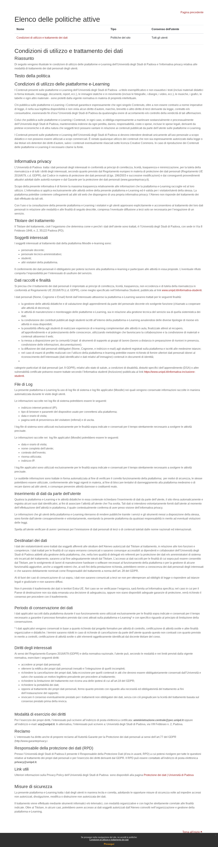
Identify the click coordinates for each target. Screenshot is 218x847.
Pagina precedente (192, 12)
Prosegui (109, 844)
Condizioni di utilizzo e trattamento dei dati (109, 840)
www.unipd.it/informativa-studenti (182, 290)
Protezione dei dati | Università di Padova (169, 775)
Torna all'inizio (191, 832)
